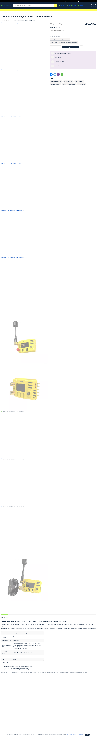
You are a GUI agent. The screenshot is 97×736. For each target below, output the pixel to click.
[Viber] (58, 74)
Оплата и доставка (65, 1)
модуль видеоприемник (69, 84)
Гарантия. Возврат (75, 1)
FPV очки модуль (68, 81)
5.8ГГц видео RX (79, 81)
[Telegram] (54, 74)
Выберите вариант (55, 36)
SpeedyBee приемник (56, 81)
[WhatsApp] (62, 74)
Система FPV (9, 20)
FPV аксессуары (81, 84)
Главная (3, 20)
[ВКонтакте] (51, 74)
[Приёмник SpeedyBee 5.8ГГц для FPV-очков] (24, 45)
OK (87, 734)
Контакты (93, 1)
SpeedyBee (90, 23)
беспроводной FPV (55, 84)
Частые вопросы (85, 1)
